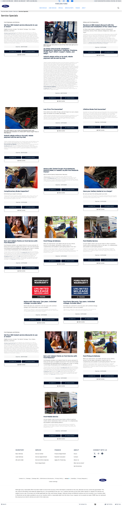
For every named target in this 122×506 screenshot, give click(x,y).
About (83, 8)
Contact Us (13, 51)
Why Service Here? (79, 463)
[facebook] (102, 453)
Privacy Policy (59, 478)
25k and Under (20, 460)
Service (16, 11)
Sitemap (28, 478)
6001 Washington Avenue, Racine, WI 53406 (108, 1)
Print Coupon (22, 55)
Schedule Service (31, 51)
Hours (75, 453)
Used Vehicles (52, 8)
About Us (76, 460)
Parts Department (40, 463)
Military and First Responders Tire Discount (98, 42)
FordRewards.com (47, 88)
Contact (76, 457)
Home (10, 11)
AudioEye (73, 478)
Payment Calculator (60, 457)
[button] (118, 8)
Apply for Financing (60, 460)
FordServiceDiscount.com (9, 33)
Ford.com (13, 259)
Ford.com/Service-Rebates (50, 86)
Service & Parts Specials (42, 460)
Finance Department (60, 453)
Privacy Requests (82, 478)
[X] (94, 453)
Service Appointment (41, 457)
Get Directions (78, 466)
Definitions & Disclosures (47, 478)
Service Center (39, 453)
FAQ (19, 256)
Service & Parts (69, 8)
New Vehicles (43, 8)
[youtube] (94, 456)
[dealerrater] (98, 453)
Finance (78, 8)
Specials (60, 8)
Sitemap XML (35, 478)
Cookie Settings (53, 481)
